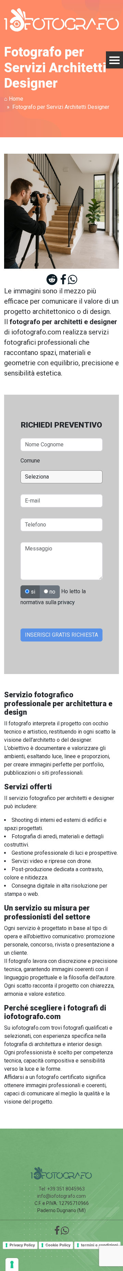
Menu (114, 59)
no (51, 591)
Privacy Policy (22, 1245)
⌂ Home (13, 99)
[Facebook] (63, 281)
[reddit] (51, 281)
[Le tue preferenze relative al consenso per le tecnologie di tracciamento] (11, 1264)
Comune (30, 460)
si (32, 591)
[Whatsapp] (72, 281)
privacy (66, 602)
